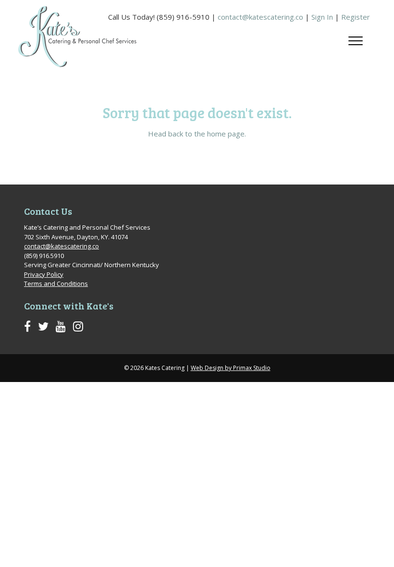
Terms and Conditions (56, 283)
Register (355, 17)
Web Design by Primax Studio (231, 368)
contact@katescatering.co (260, 17)
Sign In (322, 17)
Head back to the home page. (197, 133)
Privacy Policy (43, 274)
